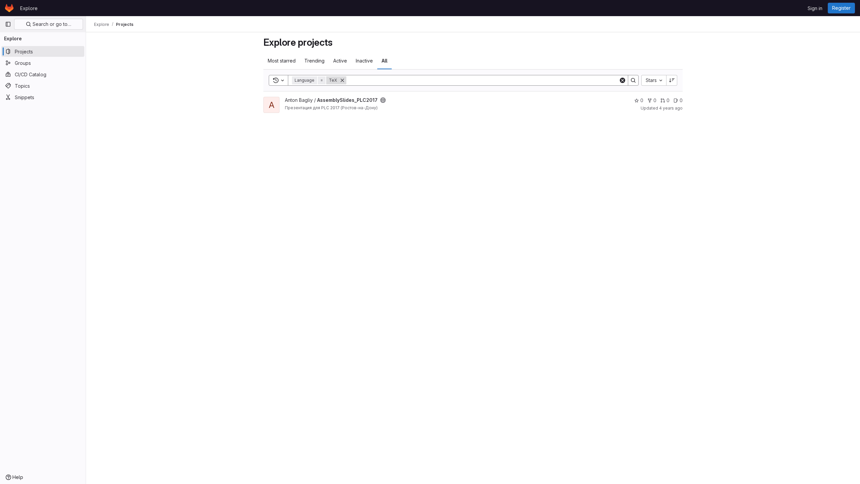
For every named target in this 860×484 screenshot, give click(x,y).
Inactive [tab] (364, 61)
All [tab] (384, 61)
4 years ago (671, 108)
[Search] (633, 80)
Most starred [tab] (282, 61)
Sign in (815, 8)
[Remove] (342, 80)
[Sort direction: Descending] (671, 80)
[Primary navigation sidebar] (8, 24)
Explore (29, 8)
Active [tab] (340, 61)
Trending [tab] (314, 61)
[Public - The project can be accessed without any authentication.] (383, 100)
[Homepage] (9, 8)
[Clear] (622, 80)
